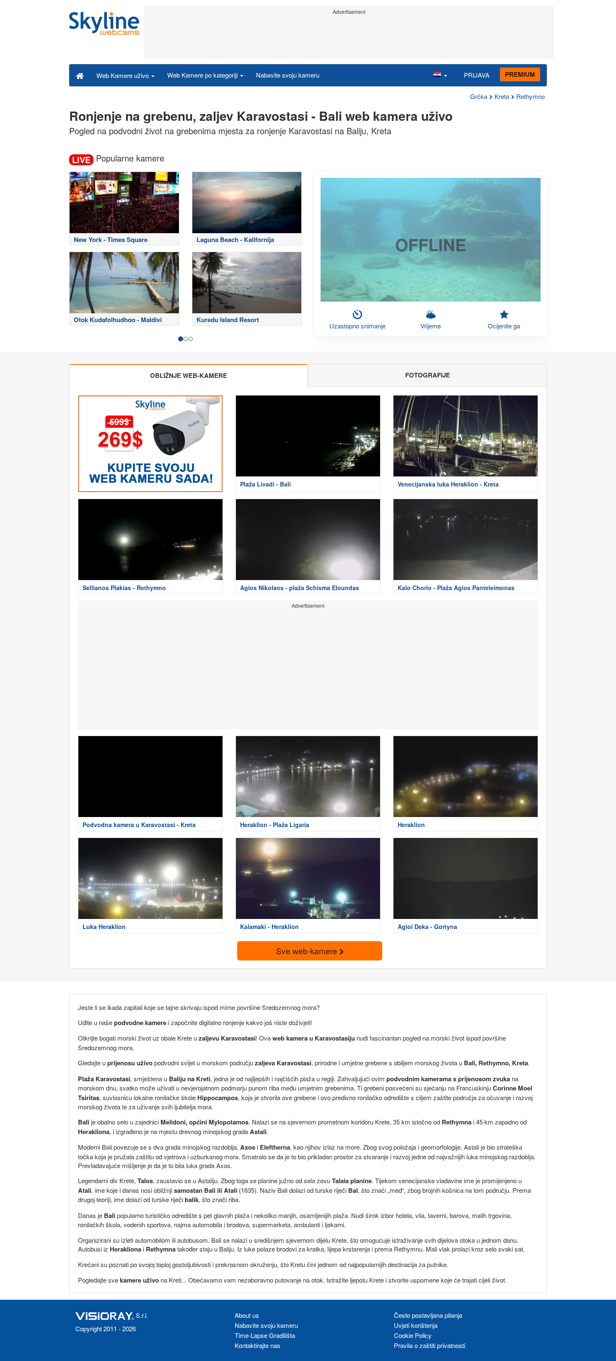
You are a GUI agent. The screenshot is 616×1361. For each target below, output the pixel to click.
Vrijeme (430, 325)
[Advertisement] (349, 36)
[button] (440, 75)
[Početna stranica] (80, 75)
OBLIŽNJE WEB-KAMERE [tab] (188, 375)
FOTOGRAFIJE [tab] (427, 375)
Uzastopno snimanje (357, 325)
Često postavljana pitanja (428, 1315)
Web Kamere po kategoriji (203, 74)
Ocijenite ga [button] (504, 325)
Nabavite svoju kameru (287, 74)
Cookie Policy (413, 1335)
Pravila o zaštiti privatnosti (429, 1345)
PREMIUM (520, 74)
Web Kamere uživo (123, 75)
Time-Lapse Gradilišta (265, 1335)
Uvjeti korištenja (415, 1325)
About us (247, 1315)
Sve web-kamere (307, 950)
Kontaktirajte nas (257, 1345)
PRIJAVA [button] (476, 74)
